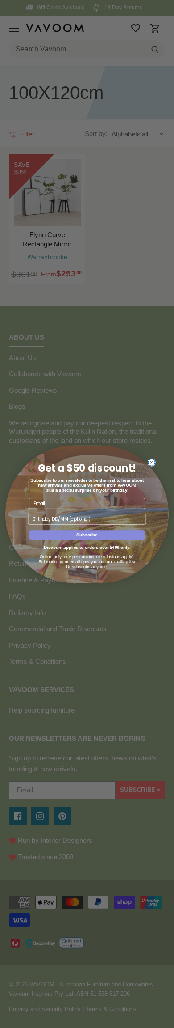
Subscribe (87, 534)
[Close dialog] (151, 462)
